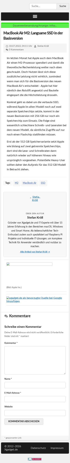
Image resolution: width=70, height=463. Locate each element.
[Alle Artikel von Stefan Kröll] (35, 202)
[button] (35, 16)
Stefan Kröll (43, 46)
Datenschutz (38, 448)
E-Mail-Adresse (12, 393)
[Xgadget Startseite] (14, 6)
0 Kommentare (16, 50)
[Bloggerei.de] (34, 459)
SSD (43, 183)
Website (8, 407)
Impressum (57, 448)
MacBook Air (29, 183)
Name (8, 379)
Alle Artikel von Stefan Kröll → (35, 252)
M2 (16, 183)
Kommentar (11, 343)
